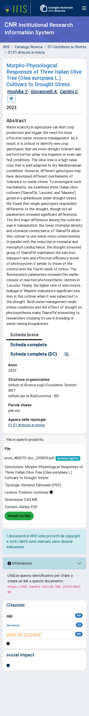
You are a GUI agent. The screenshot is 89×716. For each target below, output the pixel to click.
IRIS (6, 47)
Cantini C (69, 91)
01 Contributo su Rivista (67, 47)
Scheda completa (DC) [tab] (33, 354)
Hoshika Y (17, 91)
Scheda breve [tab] (24, 334)
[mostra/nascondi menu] (84, 8)
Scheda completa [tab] (28, 344)
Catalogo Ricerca (28, 47)
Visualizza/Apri (19, 516)
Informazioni (21, 563)
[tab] (67, 354)
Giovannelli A (44, 91)
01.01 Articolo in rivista (26, 52)
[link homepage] (17, 8)
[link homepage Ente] (56, 8)
